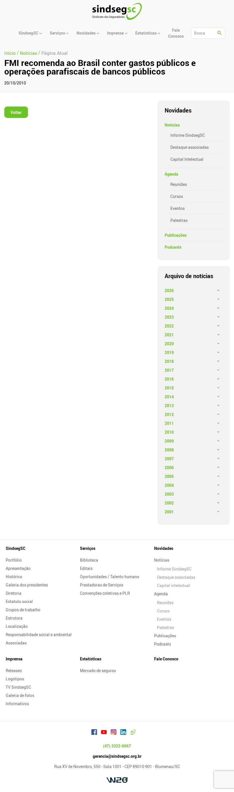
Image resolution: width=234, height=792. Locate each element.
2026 (169, 290)
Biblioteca (89, 560)
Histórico (14, 576)
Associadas (16, 643)
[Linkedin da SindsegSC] (123, 733)
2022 (169, 326)
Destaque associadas (189, 147)
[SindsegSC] (117, 11)
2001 (169, 511)
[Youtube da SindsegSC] (104, 733)
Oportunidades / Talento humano (109, 576)
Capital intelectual (173, 585)
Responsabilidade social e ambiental (39, 634)
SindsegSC (15, 548)
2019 (169, 352)
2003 (169, 494)
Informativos (17, 703)
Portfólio (14, 560)
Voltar (16, 112)
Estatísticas (90, 659)
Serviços (87, 548)
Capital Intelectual (186, 159)
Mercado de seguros (98, 670)
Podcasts (173, 247)
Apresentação (18, 568)
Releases (14, 670)
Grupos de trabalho (23, 609)
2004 (169, 485)
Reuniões (178, 184)
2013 (169, 405)
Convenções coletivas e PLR (105, 593)
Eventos (177, 208)
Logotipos (15, 679)
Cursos (176, 196)
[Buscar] (219, 33)
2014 (169, 396)
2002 (169, 503)
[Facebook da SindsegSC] (94, 733)
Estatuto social (19, 601)
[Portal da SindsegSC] (133, 733)
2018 (169, 361)
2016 (169, 379)
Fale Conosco (166, 659)
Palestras (178, 220)
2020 (169, 343)
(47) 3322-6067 (117, 746)
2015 (169, 388)
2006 (169, 467)
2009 (169, 441)
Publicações (176, 235)
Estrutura (14, 618)
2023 (169, 317)
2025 (169, 299)
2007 (169, 458)
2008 (169, 450)
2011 (169, 423)
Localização (17, 626)
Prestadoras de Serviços (101, 585)
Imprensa (14, 659)
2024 (169, 308)
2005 (169, 476)
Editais (86, 568)
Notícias (172, 125)
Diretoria (13, 593)
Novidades (163, 548)
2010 (169, 432)
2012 (169, 414)
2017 (169, 370)
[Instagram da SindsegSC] (113, 733)
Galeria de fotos (20, 695)
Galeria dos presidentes (27, 585)
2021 (169, 334)
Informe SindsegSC (187, 135)
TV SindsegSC (18, 687)
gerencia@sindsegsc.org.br (117, 756)
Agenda (171, 174)
